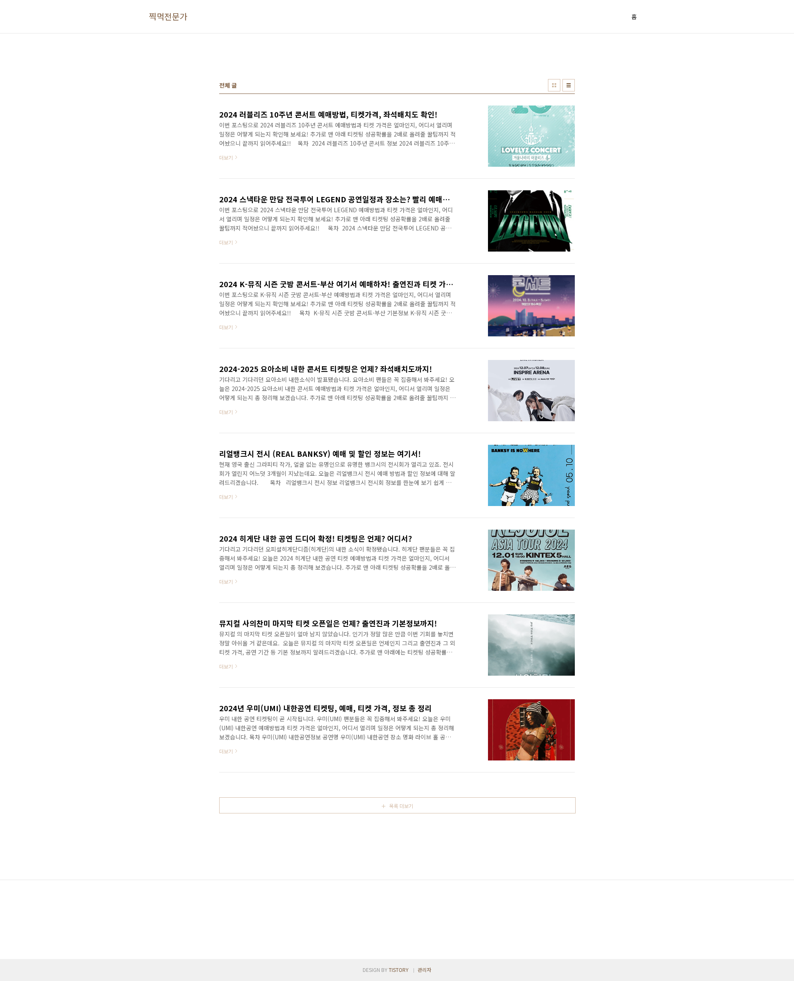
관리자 (424, 969)
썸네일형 (554, 85)
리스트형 (568, 85)
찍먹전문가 (168, 16)
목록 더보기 (401, 805)
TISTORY (399, 969)
